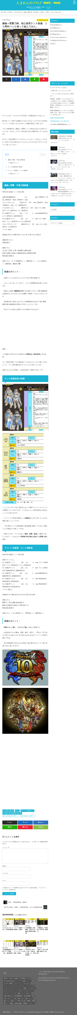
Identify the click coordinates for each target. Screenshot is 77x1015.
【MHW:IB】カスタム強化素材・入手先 (35, 8)
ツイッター (48, 8)
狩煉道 (28, 1000)
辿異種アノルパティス (28, 1003)
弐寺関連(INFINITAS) (57, 40)
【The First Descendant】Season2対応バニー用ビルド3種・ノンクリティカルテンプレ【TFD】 (61, 165)
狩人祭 (23, 1000)
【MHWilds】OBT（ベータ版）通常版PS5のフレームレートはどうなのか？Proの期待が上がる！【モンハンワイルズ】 (61, 178)
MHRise (6, 978)
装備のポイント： (15, 163)
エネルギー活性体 (8, 983)
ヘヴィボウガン (31, 988)
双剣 (33, 996)
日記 (52, 43)
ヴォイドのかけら (26, 993)
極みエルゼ (21, 998)
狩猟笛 (33, 1000)
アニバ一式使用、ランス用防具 (18, 170)
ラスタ (26, 991)
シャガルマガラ (25, 983)
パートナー (12, 988)
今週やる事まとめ (8, 996)
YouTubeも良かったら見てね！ (59, 121)
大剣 (5, 998)
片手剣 (18, 1000)
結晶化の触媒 (18, 1003)
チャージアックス (19, 986)
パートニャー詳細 (21, 988)
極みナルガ (6, 1000)
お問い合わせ (6, 1012)
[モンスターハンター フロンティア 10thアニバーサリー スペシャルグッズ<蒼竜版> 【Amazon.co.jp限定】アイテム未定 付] (25, 687)
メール (5, 873)
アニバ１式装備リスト (28, 810)
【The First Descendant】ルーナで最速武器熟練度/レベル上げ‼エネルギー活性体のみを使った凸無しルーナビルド (61, 191)
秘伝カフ (6, 1003)
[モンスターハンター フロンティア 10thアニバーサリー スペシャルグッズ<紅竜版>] (25, 735)
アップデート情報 (20, 981)
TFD (29, 978)
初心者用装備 (27, 996)
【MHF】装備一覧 (9, 810)
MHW (10, 978)
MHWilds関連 (55, 25)
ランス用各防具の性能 (15, 167)
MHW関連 (54, 28)
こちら (4, 507)
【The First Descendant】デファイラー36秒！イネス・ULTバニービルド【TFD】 (61, 151)
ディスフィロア (30, 986)
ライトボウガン (19, 991)
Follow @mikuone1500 (57, 117)
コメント (5, 847)
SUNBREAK (23, 978)
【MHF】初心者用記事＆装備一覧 (12, 813)
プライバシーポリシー (20, 1012)
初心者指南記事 (8, 816)
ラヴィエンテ (7, 993)
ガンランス (17, 983)
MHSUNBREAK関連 (57, 31)
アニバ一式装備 (19, 816)
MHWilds (16, 978)
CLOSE (43, 154)
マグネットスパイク (9, 991)
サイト (4, 880)
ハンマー (6, 988)
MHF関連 (54, 34)
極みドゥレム (28, 998)
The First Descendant (57, 37)
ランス (33, 816)
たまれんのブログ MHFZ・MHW (38, 3)
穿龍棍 (11, 1003)
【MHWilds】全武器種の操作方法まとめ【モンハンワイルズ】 (61, 139)
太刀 (18, 810)
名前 (4, 866)
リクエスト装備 (16, 993)
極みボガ (13, 1000)
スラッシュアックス (9, 986)
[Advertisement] (25, 97)
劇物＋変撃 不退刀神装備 (16, 160)
